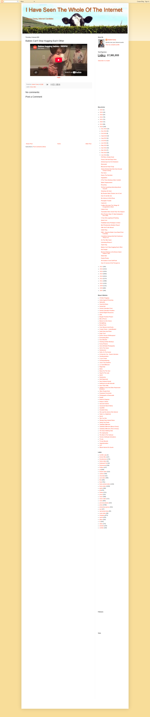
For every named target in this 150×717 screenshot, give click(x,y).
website (101, 526)
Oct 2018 (104, 133)
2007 (101, 290)
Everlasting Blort (104, 337)
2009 (101, 285)
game (101, 488)
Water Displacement (106, 182)
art (100, 469)
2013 (101, 276)
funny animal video (104, 484)
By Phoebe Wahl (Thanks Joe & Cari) (111, 193)
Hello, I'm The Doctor (105, 352)
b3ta (100, 314)
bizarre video (103, 471)
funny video (33, 86)
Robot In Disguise (104, 399)
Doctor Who (102, 457)
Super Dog (104, 244)
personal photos (103, 503)
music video (102, 498)
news (100, 500)
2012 (101, 278)
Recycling (104, 185)
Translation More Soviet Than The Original (112, 211)
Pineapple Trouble (106, 200)
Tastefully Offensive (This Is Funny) (109, 428)
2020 (101, 122)
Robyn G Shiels (103, 401)
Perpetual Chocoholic (105, 393)
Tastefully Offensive (104, 424)
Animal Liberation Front (105, 308)
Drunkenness (103, 459)
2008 (101, 288)
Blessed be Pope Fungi (107, 166)
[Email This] (52, 84)
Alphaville (102, 302)
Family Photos (105, 258)
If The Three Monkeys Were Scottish (111, 180)
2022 (101, 117)
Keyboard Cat (103, 463)
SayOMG (101, 408)
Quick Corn (104, 220)
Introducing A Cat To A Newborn (109, 162)
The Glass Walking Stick (106, 430)
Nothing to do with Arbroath (106, 383)
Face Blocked (103, 339)
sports (101, 517)
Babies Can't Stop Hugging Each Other (112, 247)
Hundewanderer (104, 356)
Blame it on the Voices (105, 321)
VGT (100, 445)
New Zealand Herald (105, 381)
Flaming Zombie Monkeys (106, 341)
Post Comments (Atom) (39, 146)
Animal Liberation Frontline (106, 310)
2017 (101, 266)
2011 (101, 281)
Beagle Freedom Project (106, 317)
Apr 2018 (104, 148)
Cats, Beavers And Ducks (106, 327)
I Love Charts (103, 358)
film (100, 480)
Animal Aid (102, 306)
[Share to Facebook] (57, 84)
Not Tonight (104, 249)
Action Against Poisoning (106, 300)
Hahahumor (102, 350)
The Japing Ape (103, 433)
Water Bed (104, 256)
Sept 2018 (104, 136)
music (101, 496)
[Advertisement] (110, 82)
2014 (101, 273)
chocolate (102, 476)
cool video (102, 478)
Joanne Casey (35, 84)
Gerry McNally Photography (107, 346)
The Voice (104, 173)
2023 (101, 114)
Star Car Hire (103, 418)
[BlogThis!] (53, 84)
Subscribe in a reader (104, 60)
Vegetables (104, 177)
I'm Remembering (104, 360)
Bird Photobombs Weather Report (110, 225)
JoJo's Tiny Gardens (105, 362)
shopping (102, 515)
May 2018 (104, 145)
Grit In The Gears (104, 348)
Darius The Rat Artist (106, 175)
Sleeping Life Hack (106, 191)
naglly (58, 77)
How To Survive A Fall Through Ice (110, 263)
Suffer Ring (104, 230)
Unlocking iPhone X (106, 242)
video (101, 523)
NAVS (101, 375)
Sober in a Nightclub (105, 414)
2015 (101, 271)
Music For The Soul (104, 371)
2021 (101, 119)
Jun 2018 (104, 143)
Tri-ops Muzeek (103, 441)
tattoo (101, 519)
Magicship (102, 366)
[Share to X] (55, 84)
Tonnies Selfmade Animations (107, 437)
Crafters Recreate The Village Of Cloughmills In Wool (110, 206)
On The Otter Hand (106, 240)
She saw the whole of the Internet (108, 412)
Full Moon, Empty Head (107, 157)
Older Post (88, 144)
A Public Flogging (104, 298)
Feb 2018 (104, 152)
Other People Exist (104, 391)
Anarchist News (103, 304)
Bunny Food (102, 325)
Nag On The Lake (104, 373)
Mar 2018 (104, 150)
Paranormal (102, 465)
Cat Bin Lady (103, 455)
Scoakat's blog (103, 410)
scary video (102, 513)
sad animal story (104, 511)
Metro (101, 369)
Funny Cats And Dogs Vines (109, 159)
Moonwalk (104, 164)
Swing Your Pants (104, 422)
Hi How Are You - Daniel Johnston (108, 354)
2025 (101, 110)
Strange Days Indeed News (107, 420)
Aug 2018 (104, 138)
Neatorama (102, 377)
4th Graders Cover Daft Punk (109, 260)
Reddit (101, 397)
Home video (102, 461)
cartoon (101, 473)
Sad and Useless (104, 403)
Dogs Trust (102, 333)
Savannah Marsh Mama (106, 406)
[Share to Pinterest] (59, 84)
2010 (101, 283)
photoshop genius (104, 507)
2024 (101, 112)
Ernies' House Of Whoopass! (107, 335)
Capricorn (104, 203)
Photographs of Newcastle (106, 395)
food (100, 482)
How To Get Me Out (106, 196)
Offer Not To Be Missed (107, 227)
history (101, 492)
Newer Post (29, 144)
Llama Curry (104, 209)
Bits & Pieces (103, 319)
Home (59, 144)
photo (101, 505)
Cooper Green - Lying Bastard (107, 329)
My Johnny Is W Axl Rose (108, 198)
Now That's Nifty (103, 385)
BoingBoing (102, 323)
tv (99, 521)
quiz (100, 509)
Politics (101, 467)
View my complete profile (112, 44)
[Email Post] (47, 84)
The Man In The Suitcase (106, 435)
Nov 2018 (104, 131)
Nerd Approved (103, 379)
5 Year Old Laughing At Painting (110, 218)
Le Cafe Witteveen (104, 364)
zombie (101, 528)
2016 (101, 269)
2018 (101, 126)
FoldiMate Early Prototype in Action (110, 223)
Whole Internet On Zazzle (106, 447)
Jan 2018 (104, 155)
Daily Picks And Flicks (105, 331)
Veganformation (103, 443)
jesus (100, 494)
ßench (101, 416)
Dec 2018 (104, 128)
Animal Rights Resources (106, 312)
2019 (101, 124)
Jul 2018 (103, 140)
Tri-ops (101, 439)
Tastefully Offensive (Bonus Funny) (109, 426)
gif (100, 490)
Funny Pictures (103, 344)
